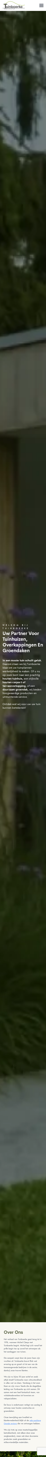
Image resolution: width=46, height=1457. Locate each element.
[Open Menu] (41, 5)
